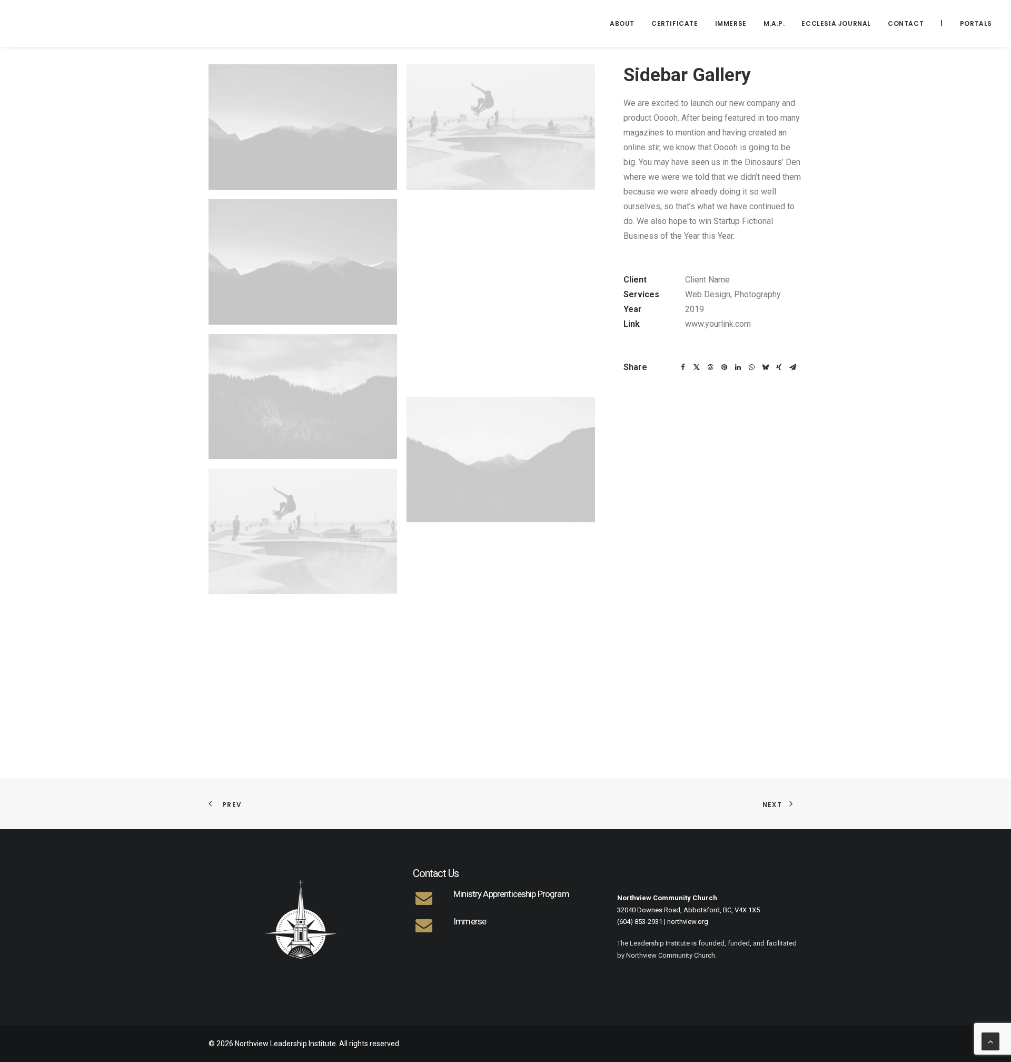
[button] (303, 127)
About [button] (622, 23)
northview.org (687, 921)
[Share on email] (792, 367)
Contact (906, 23)
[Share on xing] (778, 367)
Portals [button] (976, 23)
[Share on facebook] (683, 367)
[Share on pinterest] (724, 367)
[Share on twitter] (696, 367)
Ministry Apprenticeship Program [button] (511, 894)
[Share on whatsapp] (751, 367)
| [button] (941, 23)
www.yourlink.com (718, 324)
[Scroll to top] (990, 1041)
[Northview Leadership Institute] (103, 23)
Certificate (674, 23)
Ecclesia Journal (836, 23)
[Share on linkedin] (737, 367)
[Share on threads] (710, 367)
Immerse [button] (731, 23)
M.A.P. (774, 23)
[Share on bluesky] (765, 367)
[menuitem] (626, 23)
